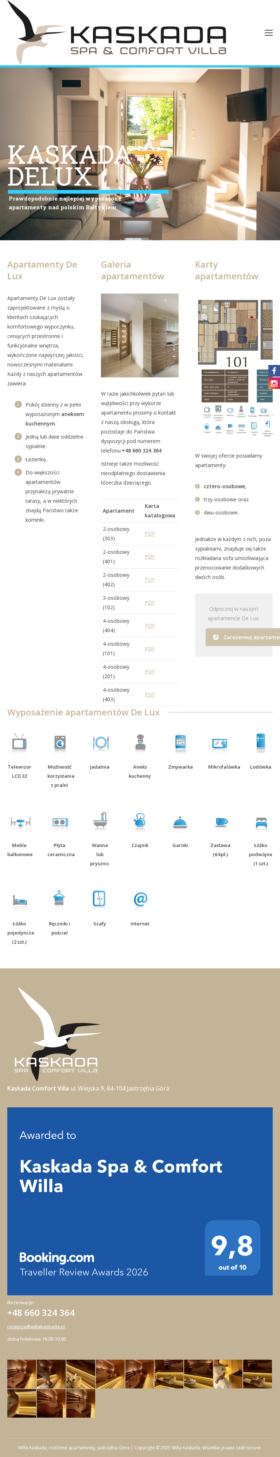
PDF (150, 533)
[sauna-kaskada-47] (169, 1374)
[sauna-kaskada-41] (22, 1404)
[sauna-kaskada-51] (22, 1374)
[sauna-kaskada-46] (140, 1374)
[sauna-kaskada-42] (51, 1404)
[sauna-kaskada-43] (228, 1374)
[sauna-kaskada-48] (81, 1374)
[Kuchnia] (163, 335)
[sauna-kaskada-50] (51, 1374)
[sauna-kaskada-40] (81, 1404)
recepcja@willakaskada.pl (36, 1326)
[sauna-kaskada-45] (199, 1374)
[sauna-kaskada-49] (110, 1374)
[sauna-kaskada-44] (258, 1374)
